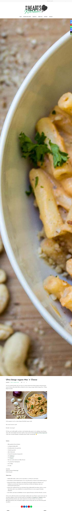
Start (21, 16)
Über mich (40, 16)
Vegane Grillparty (27, 16)
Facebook (55, 1)
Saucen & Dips (16, 382)
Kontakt (51, 16)
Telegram (63, 1)
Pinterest (59, 1)
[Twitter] (26, 507)
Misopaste (11, 457)
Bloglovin (66, 1)
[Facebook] (24, 507)
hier (17, 470)
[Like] (22, 507)
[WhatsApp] (31, 507)
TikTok (61, 1)
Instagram (57, 1)
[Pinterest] (29, 507)
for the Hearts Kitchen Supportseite (40, 432)
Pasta (12, 382)
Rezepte (34, 16)
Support (46, 16)
